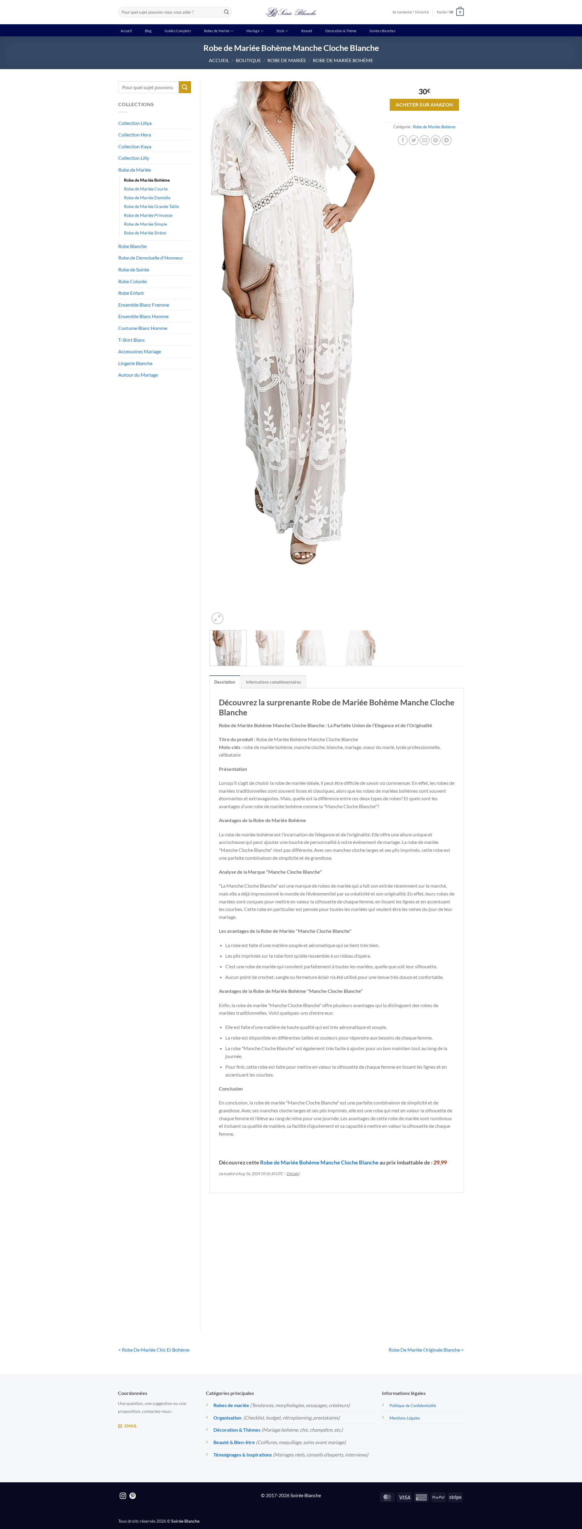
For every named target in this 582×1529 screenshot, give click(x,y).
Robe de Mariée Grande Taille (151, 206)
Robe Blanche (132, 246)
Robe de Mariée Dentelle (147, 197)
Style (280, 31)
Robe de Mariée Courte (146, 188)
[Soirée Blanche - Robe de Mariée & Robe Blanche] (291, 12)
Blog (148, 31)
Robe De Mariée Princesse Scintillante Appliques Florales (369, 1294)
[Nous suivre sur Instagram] (123, 1496)
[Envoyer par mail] (425, 140)
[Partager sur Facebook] (403, 140)
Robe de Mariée (286, 60)
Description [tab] (224, 682)
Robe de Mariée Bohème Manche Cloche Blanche (319, 1162)
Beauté (306, 31)
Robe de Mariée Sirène (145, 232)
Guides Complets (178, 31)
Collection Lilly (133, 158)
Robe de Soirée (133, 269)
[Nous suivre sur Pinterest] (132, 1496)
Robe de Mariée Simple (145, 224)
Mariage (252, 31)
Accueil (126, 31)
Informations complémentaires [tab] (273, 682)
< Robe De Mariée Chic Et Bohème (153, 1350)
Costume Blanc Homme (142, 328)
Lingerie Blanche (135, 363)
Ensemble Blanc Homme (143, 316)
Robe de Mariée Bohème (343, 60)
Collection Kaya (134, 146)
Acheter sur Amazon (424, 104)
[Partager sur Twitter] (414, 140)
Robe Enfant (131, 293)
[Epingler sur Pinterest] (436, 140)
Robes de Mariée (216, 31)
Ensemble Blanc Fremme (143, 304)
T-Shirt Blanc (131, 340)
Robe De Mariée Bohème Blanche (434, 1290)
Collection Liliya (135, 123)
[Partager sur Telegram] (447, 140)
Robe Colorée (132, 281)
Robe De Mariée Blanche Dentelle (239, 1290)
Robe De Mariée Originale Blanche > (426, 1350)
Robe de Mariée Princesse (148, 215)
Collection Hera (134, 134)
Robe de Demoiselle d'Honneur (150, 257)
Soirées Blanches (383, 31)
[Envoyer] (226, 12)
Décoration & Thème (340, 31)
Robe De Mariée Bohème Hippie (304, 1290)
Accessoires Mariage (139, 351)
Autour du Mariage (138, 375)
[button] (450, 12)
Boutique (248, 60)
